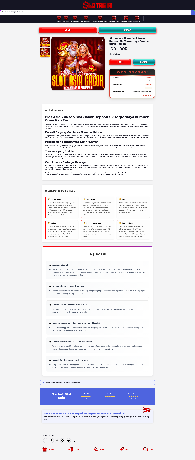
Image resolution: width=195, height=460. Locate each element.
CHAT (151, 449)
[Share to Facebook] (51, 440)
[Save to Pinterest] (62, 440)
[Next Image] (103, 64)
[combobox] (95, 12)
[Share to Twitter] (45, 440)
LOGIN (68, 30)
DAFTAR (127, 30)
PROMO (51, 449)
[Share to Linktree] (57, 440)
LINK (126, 449)
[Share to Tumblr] (74, 440)
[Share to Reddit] (68, 440)
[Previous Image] (53, 64)
